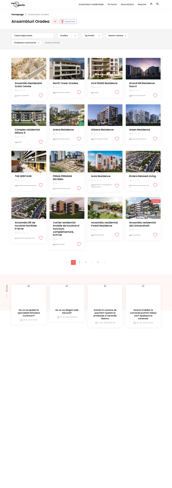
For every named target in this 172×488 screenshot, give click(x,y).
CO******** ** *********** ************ (101, 186)
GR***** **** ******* (137, 96)
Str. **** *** (21, 90)
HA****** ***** (59, 245)
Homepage (17, 14)
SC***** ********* (22, 96)
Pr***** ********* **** (61, 189)
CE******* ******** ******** (25, 186)
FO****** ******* (97, 235)
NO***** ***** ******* (61, 93)
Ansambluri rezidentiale (91, 4)
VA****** (18, 142)
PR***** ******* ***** (61, 139)
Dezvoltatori (127, 4)
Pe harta (112, 4)
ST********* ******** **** (139, 186)
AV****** (94, 93)
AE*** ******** (135, 235)
